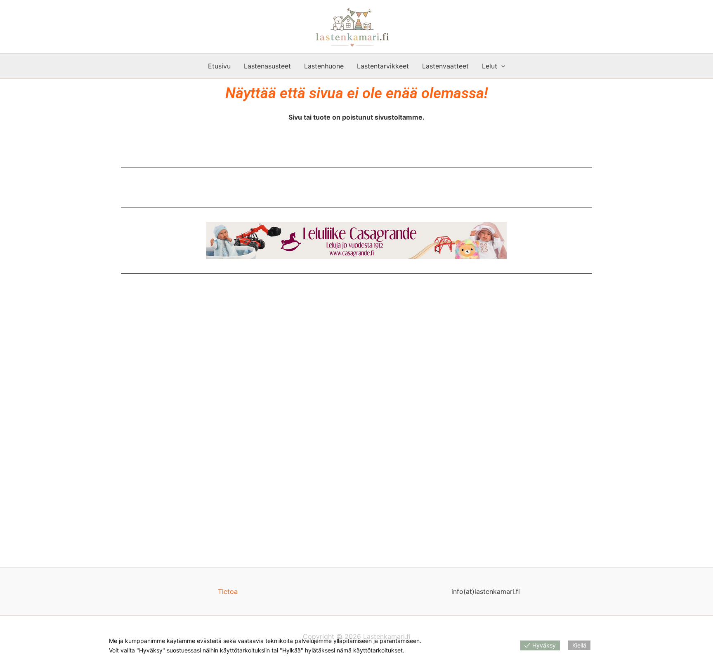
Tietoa (228, 591)
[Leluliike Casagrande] (356, 240)
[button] (501, 66)
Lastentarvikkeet (383, 66)
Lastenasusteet (267, 66)
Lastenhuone (324, 66)
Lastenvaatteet (445, 66)
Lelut (489, 66)
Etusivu (219, 66)
